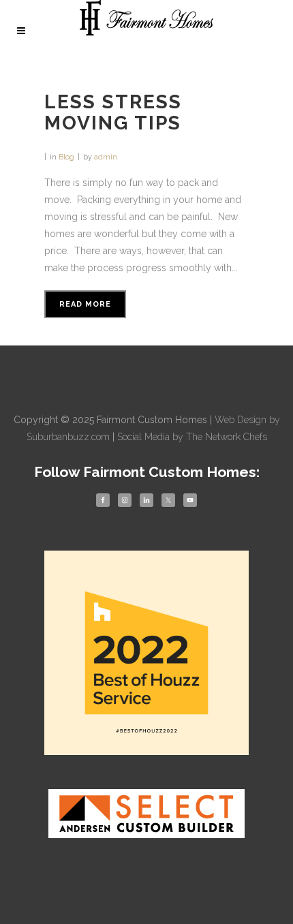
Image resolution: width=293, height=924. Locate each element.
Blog (66, 157)
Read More (85, 304)
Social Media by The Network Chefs (192, 436)
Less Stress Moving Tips (113, 112)
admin (105, 157)
